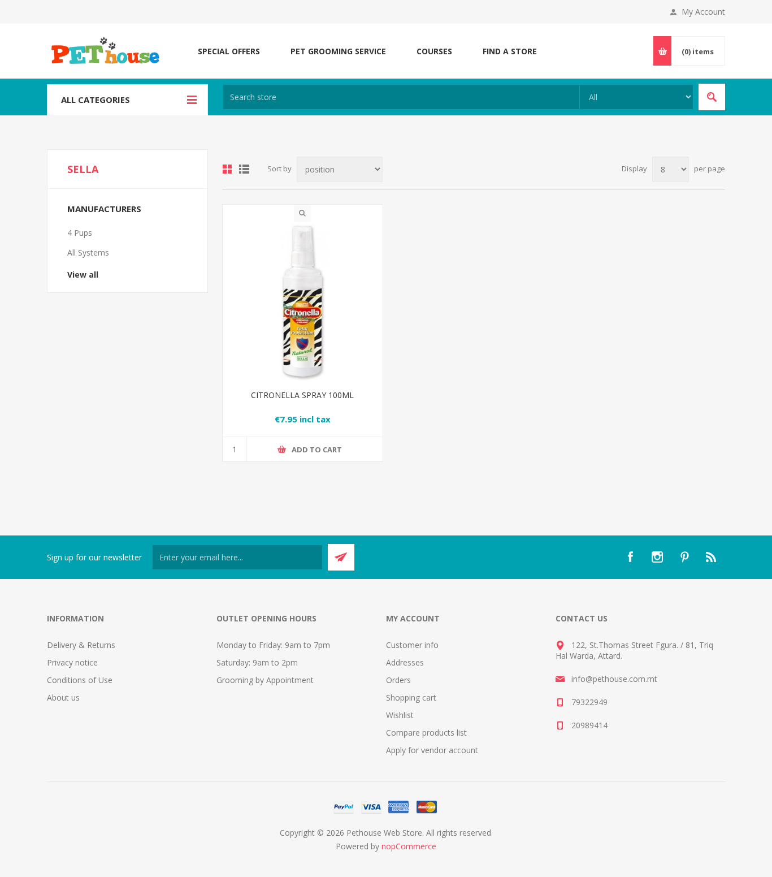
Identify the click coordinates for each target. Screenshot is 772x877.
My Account (703, 11)
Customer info (412, 645)
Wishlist (400, 715)
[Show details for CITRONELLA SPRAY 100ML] (303, 302)
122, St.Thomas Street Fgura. (624, 645)
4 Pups (79, 232)
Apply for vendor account (432, 750)
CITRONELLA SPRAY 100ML (302, 395)
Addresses (405, 662)
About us (63, 697)
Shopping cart (411, 697)
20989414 (589, 725)
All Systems (88, 252)
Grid (227, 169)
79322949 (589, 702)
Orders (398, 680)
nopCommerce (408, 846)
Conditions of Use (79, 680)
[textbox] (401, 97)
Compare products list (426, 732)
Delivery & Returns (81, 645)
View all (82, 274)
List (244, 169)
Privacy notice (72, 662)
